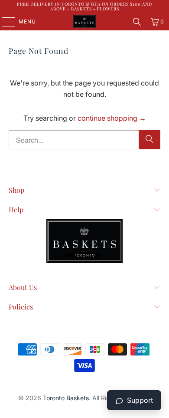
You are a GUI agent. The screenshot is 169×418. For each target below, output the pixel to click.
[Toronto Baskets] (84, 21)
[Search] (137, 21)
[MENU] (4, 21)
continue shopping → (112, 118)
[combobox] (85, 139)
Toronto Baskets (66, 398)
